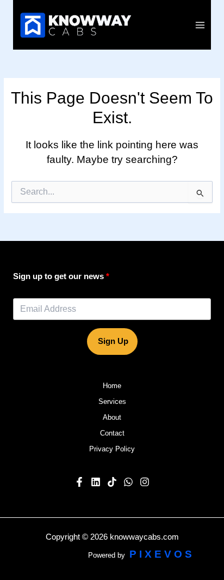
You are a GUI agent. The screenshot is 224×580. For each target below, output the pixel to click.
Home (112, 386)
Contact (112, 433)
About (112, 417)
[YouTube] (96, 482)
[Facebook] (79, 482)
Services (112, 401)
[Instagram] (145, 482)
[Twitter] (128, 482)
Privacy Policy (112, 449)
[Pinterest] (112, 482)
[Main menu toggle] (200, 24)
